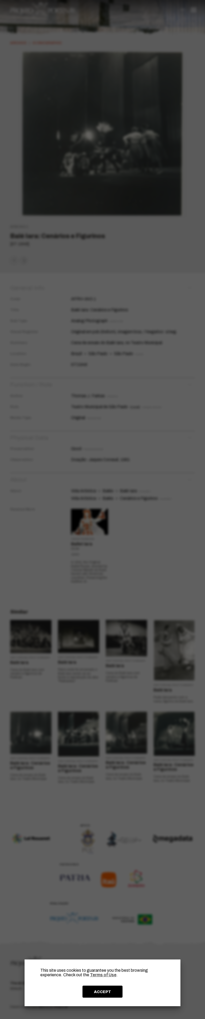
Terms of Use (103, 975)
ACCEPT (102, 992)
